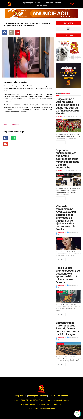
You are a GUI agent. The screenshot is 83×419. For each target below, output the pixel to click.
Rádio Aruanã (61, 232)
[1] (77, 415)
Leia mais (61, 142)
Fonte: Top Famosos (11, 124)
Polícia (59, 239)
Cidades (60, 344)
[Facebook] (4, 32)
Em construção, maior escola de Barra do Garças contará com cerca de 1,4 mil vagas (67, 328)
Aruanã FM (60, 116)
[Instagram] (11, 32)
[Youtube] (17, 32)
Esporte (60, 121)
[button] (5, 138)
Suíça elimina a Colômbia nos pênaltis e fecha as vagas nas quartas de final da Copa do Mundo (67, 106)
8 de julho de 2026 (72, 116)
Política (60, 175)
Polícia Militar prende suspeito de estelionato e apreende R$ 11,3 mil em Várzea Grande (68, 275)
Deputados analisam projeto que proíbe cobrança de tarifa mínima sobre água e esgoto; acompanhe (67, 159)
